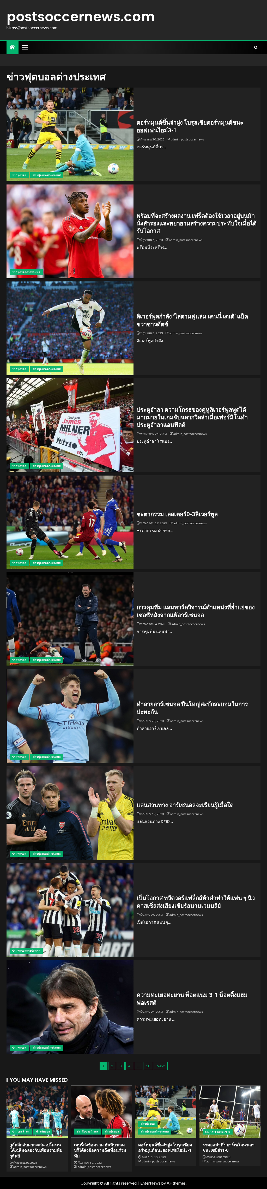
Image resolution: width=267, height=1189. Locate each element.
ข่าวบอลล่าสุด (20, 1131)
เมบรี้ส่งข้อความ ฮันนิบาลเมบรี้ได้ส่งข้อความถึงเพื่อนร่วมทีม (100, 1150)
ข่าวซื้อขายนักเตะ (88, 1131)
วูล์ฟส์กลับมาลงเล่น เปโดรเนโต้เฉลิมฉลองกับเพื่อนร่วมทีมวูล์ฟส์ (36, 1150)
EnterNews (150, 1182)
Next (161, 1066)
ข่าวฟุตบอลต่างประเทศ (47, 175)
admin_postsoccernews (187, 139)
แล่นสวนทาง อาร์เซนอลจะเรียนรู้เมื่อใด (185, 805)
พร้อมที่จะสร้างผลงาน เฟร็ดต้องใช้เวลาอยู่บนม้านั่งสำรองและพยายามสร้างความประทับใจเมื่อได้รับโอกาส (197, 224)
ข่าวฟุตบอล (19, 175)
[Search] (256, 47)
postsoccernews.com (81, 16)
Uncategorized (217, 1131)
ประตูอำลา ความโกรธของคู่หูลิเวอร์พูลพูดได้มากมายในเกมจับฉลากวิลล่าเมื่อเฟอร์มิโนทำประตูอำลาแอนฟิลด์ (192, 417)
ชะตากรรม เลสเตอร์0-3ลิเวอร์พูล (177, 514)
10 (148, 1066)
